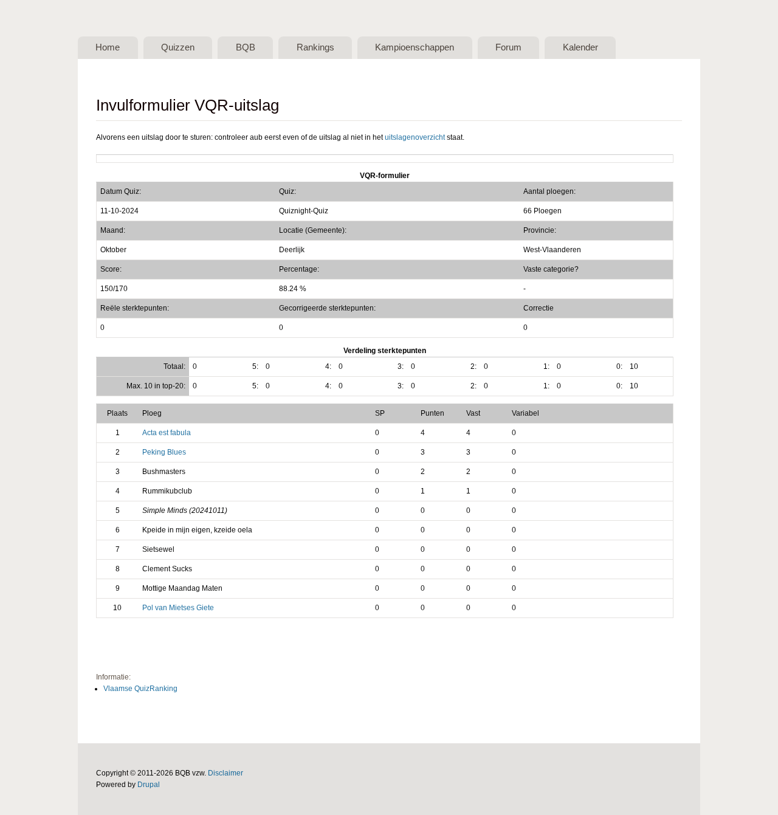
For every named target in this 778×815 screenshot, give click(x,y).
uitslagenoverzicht (415, 137)
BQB (245, 47)
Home (107, 47)
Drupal (148, 784)
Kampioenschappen (414, 47)
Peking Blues (164, 452)
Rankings (315, 47)
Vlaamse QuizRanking (140, 688)
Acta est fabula (166, 432)
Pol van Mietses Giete (178, 608)
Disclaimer (225, 773)
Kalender (580, 47)
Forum (508, 47)
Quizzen (177, 47)
